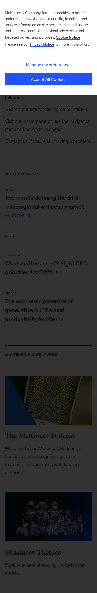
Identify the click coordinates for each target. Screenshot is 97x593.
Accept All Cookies (48, 79)
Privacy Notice (42, 44)
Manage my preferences (48, 64)
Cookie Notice (68, 37)
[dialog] (48, 47)
